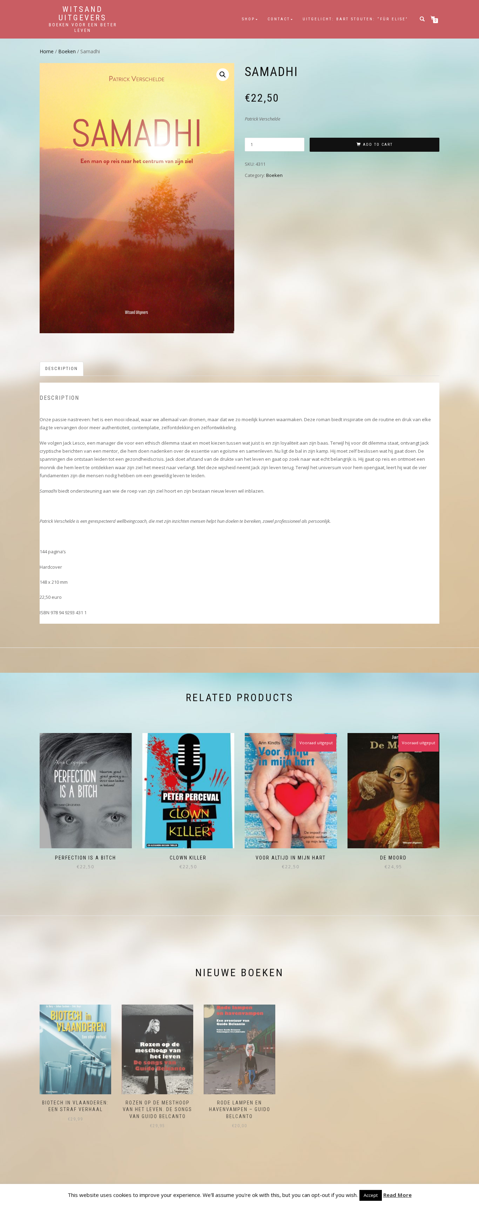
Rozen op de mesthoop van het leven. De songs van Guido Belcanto (157, 1109)
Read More (397, 1194)
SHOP (248, 19)
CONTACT (279, 19)
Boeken (67, 51)
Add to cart (378, 144)
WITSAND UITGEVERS (83, 13)
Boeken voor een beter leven (83, 27)
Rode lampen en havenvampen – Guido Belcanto (239, 1109)
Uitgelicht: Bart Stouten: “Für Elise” (355, 19)
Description (61, 368)
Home (47, 51)
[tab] (62, 369)
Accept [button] (371, 1195)
